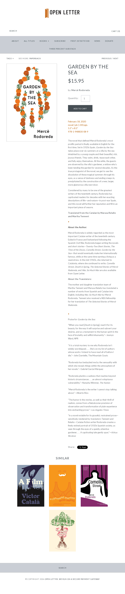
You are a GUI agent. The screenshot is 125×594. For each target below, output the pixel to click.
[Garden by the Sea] (32, 65)
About (15, 41)
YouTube (104, 31)
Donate (109, 41)
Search (62, 568)
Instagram (100, 31)
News (97, 41)
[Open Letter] (63, 5)
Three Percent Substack (62, 49)
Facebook (96, 31)
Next (115, 58)
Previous (106, 58)
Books (44, 41)
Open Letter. (51, 579)
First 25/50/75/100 (80, 41)
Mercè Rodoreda (80, 90)
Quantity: (73, 98)
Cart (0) (115, 31)
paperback (35, 58)
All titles (29, 41)
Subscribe (60, 41)
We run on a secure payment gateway (79, 579)
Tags (10, 58)
